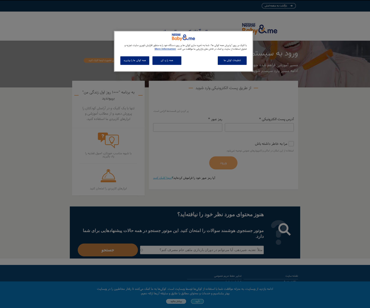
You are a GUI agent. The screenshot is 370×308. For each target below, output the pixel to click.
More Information (165, 49)
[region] (183, 51)
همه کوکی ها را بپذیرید (135, 60)
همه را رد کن (167, 60)
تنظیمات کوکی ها (232, 60)
